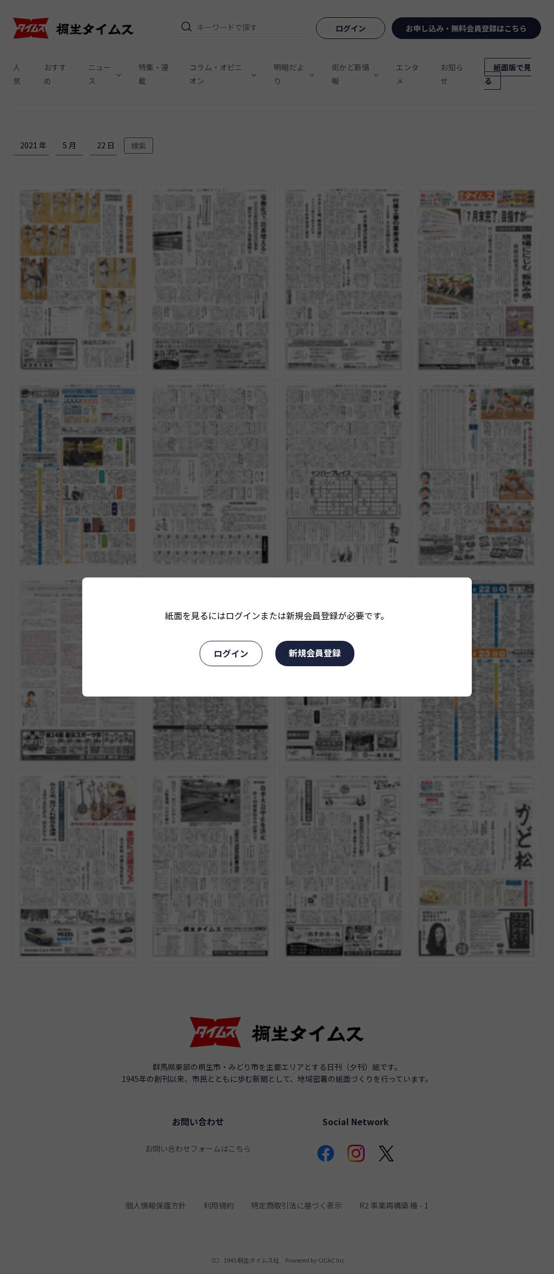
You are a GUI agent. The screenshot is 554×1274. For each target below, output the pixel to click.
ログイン (231, 653)
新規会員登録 (315, 652)
